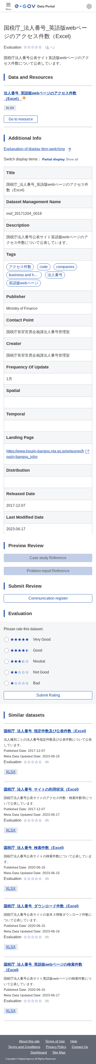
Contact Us (80, 1047)
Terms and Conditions (24, 1047)
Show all (72, 159)
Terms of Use (55, 1041)
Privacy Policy (56, 1047)
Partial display (53, 159)
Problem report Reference (48, 571)
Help (73, 1041)
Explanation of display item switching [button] (34, 149)
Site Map (58, 1052)
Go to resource (21, 119)
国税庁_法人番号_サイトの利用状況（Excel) (41, 789)
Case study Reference (48, 558)
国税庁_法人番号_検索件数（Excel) (34, 848)
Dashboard (39, 1052)
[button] (89, 6)
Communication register (48, 598)
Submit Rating (48, 695)
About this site (29, 1041)
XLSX (11, 772)
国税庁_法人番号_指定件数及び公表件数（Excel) (45, 731)
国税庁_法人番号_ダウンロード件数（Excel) (41, 906)
